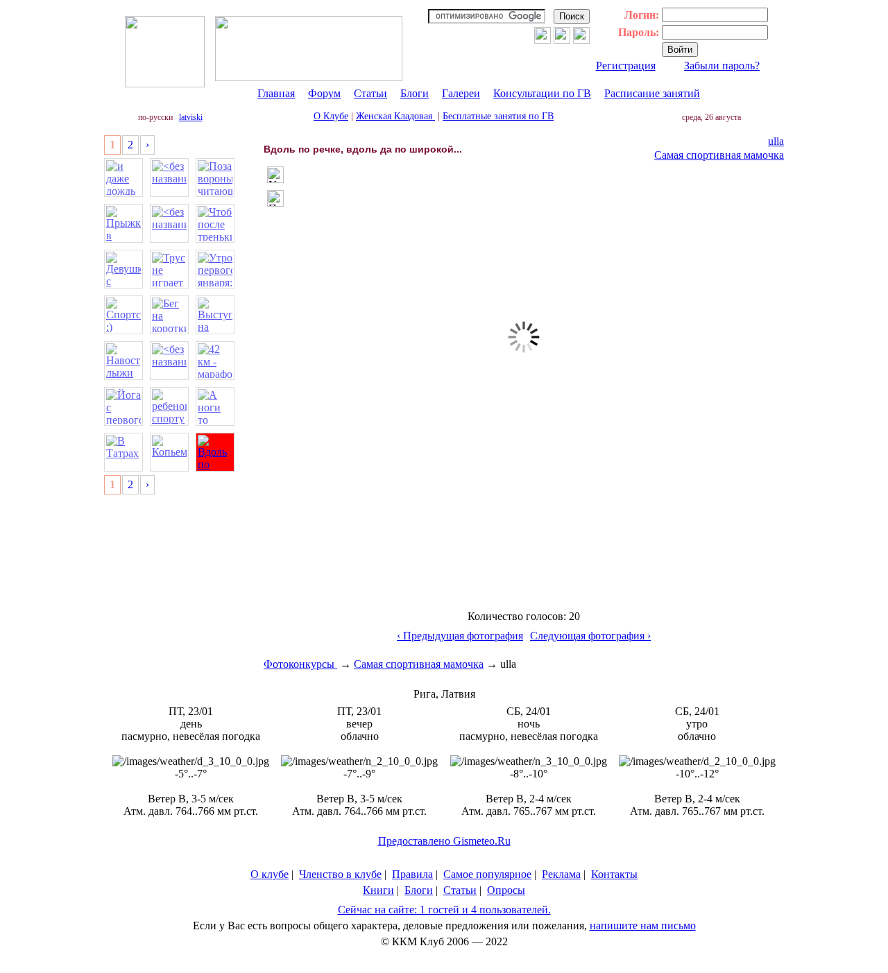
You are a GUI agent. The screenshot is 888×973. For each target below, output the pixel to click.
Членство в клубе (340, 874)
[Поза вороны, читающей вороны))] (215, 177)
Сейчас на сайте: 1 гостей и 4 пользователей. (444, 909)
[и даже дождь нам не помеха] (123, 177)
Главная (276, 93)
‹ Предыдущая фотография (460, 636)
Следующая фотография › (590, 636)
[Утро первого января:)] (215, 269)
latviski (191, 117)
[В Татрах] (123, 452)
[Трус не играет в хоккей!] (169, 269)
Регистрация (626, 65)
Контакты (614, 874)
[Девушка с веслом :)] (123, 269)
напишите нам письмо (643, 925)
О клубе (269, 874)
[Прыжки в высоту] (123, 223)
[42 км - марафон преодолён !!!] (215, 360)
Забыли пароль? (722, 65)
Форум (324, 93)
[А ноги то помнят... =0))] (215, 406)
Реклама (561, 874)
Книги (378, 890)
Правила (412, 874)
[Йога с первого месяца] (123, 406)
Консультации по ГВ (542, 93)
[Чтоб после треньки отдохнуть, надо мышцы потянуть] (215, 223)
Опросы (506, 890)
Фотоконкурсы (300, 664)
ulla (776, 141)
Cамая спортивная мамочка (719, 155)
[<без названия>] (169, 177)
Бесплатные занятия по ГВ (498, 116)
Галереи (461, 93)
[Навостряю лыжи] (123, 360)
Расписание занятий (652, 93)
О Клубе (331, 116)
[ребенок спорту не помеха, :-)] (169, 406)
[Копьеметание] (169, 452)
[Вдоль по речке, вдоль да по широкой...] (215, 452)
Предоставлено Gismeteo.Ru (444, 841)
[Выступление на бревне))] (215, 314)
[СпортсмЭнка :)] (123, 314)
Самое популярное (487, 874)
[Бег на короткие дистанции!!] (169, 314)
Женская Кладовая (395, 116)
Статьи (370, 93)
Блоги (414, 93)
